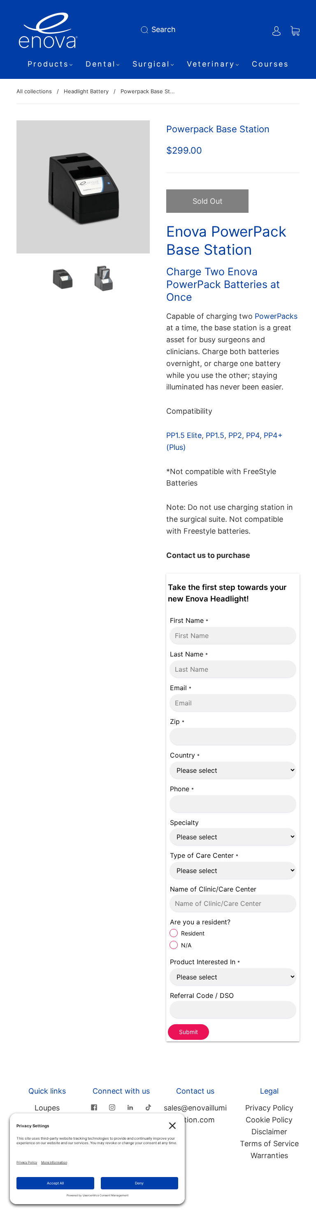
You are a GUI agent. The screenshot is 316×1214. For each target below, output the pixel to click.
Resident (192, 933)
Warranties (269, 1155)
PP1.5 (215, 435)
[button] (29, 188)
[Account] (276, 29)
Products (48, 64)
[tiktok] (148, 1107)
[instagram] (112, 1107)
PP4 (253, 435)
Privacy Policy (269, 1107)
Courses (270, 64)
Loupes (47, 1107)
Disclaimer (269, 1131)
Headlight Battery (86, 91)
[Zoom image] (83, 188)
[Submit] (146, 30)
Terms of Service (269, 1143)
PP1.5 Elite (184, 435)
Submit (188, 1031)
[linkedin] (130, 1107)
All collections (34, 91)
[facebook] (94, 1107)
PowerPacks (275, 316)
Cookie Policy (269, 1119)
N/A (186, 945)
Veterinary (211, 64)
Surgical (151, 64)
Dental (101, 64)
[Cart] (295, 29)
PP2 (235, 435)
